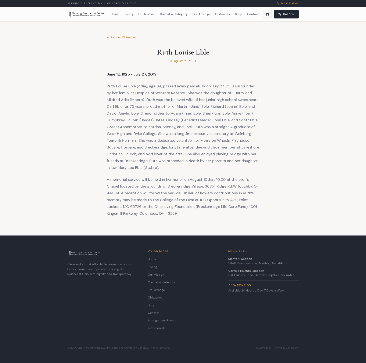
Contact (253, 14)
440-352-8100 (289, 3)
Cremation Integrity (173, 14)
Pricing (128, 14)
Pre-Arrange (201, 14)
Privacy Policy (263, 347)
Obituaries (222, 14)
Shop (238, 14)
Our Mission (146, 14)
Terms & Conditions (287, 347)
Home (115, 14)
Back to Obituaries (123, 37)
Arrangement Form (161, 320)
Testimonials (156, 328)
